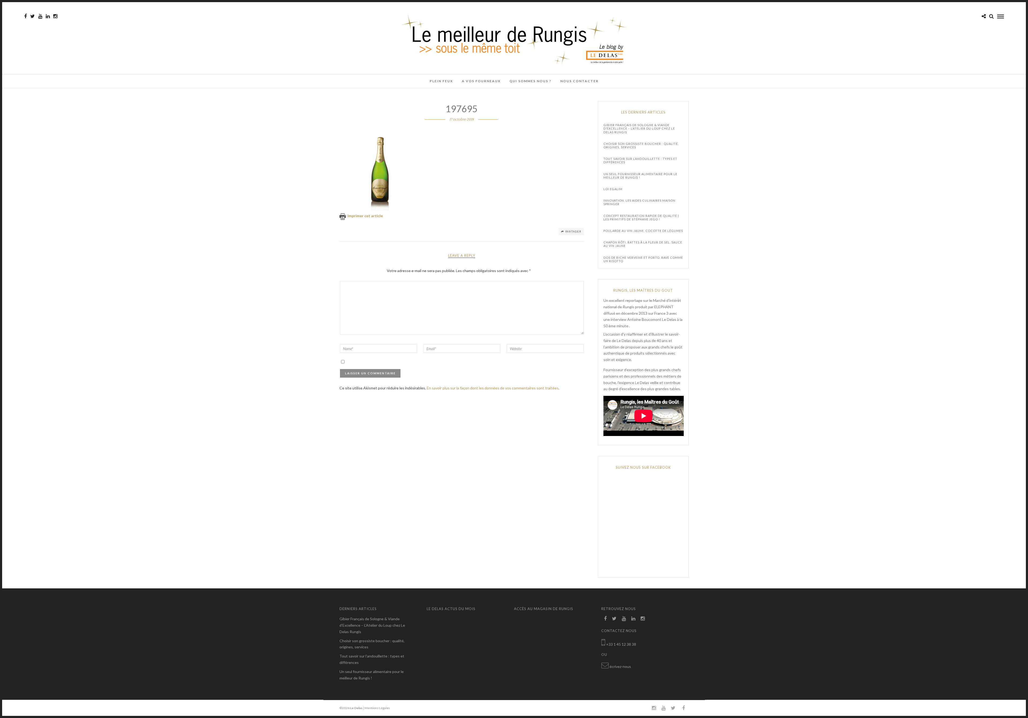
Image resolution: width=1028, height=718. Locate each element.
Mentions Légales (377, 708)
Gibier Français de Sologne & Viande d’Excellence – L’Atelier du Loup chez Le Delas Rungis (639, 128)
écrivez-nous (620, 666)
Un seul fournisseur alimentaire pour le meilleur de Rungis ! (640, 175)
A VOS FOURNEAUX (481, 81)
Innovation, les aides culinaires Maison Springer (639, 202)
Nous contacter (579, 81)
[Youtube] (40, 16)
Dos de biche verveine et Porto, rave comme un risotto (643, 259)
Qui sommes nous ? (530, 81)
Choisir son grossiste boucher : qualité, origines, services (641, 145)
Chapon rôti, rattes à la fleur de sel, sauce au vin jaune (642, 243)
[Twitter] (614, 618)
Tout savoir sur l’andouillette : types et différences (640, 160)
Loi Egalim (612, 189)
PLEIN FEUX (441, 81)
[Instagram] (55, 16)
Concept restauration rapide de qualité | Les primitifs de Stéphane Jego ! (641, 217)
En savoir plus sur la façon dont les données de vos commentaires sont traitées (492, 388)
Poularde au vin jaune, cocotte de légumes (643, 230)
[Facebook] (605, 618)
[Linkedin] (48, 16)
